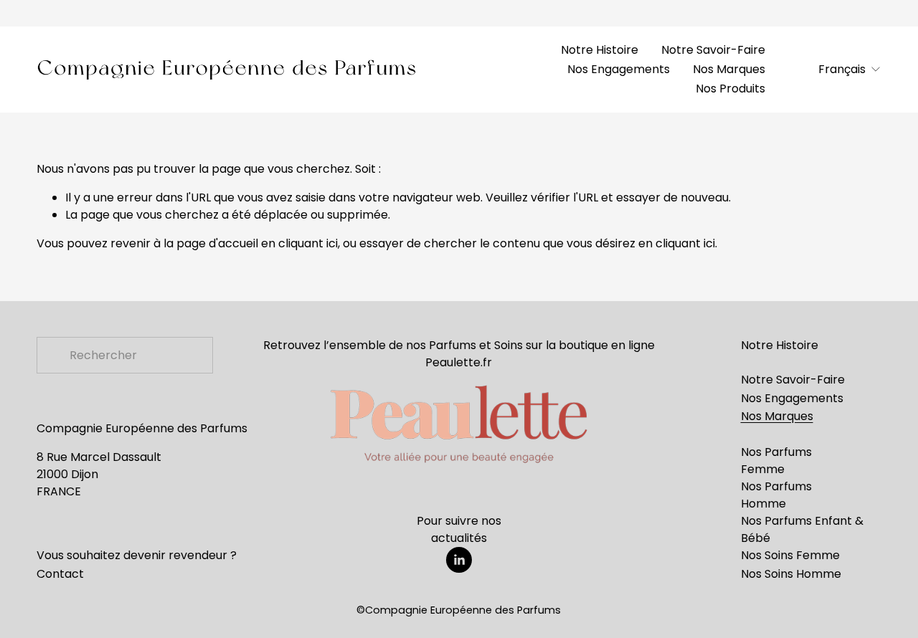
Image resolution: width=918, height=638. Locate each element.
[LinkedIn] (459, 560)
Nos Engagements (618, 69)
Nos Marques (729, 69)
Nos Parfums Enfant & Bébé (802, 529)
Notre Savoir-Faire (713, 50)
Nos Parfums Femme (776, 460)
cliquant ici (308, 243)
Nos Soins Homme (791, 574)
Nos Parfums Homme (776, 495)
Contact (60, 574)
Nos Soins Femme (790, 555)
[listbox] (841, 69)
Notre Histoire (599, 50)
